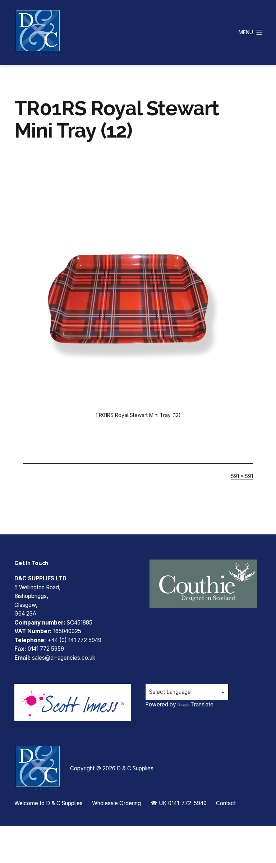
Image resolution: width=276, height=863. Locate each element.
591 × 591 (242, 476)
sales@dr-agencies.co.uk (63, 657)
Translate (202, 704)
